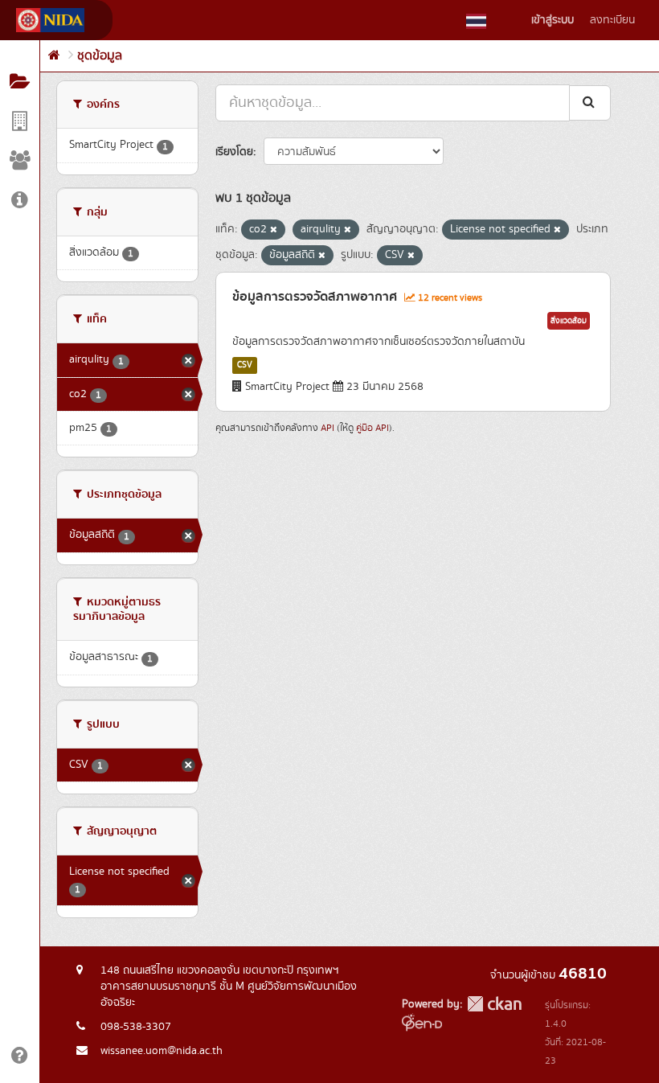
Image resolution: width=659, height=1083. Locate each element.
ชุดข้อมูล (99, 56)
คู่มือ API (372, 428)
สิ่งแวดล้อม (569, 320)
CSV (244, 365)
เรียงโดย (234, 152)
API (327, 428)
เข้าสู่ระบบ (552, 20)
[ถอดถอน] (273, 230)
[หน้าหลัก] (54, 56)
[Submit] (590, 102)
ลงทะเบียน (612, 20)
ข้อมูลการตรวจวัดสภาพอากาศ (314, 296)
